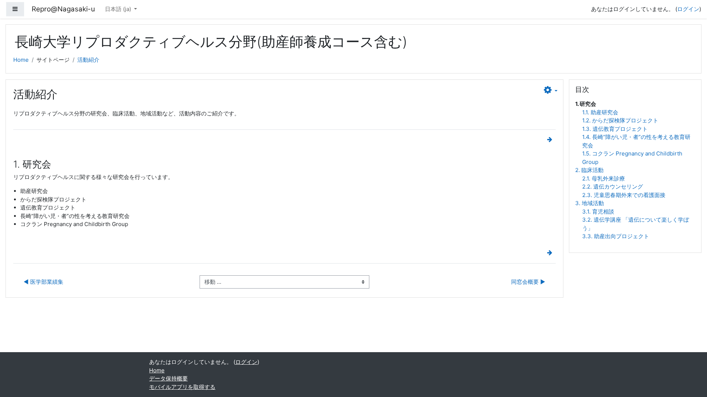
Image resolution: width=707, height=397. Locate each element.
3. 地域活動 (589, 203)
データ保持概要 (168, 378)
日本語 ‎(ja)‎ (119, 9)
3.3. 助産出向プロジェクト (615, 236)
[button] (550, 90)
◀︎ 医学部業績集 (43, 281)
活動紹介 (88, 59)
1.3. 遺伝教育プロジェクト (615, 128)
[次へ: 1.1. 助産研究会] (551, 139)
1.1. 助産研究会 (600, 112)
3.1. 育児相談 (598, 211)
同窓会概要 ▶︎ (528, 281)
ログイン (688, 9)
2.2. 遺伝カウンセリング (612, 186)
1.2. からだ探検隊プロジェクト (620, 120)
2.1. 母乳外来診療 (603, 178)
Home (21, 59)
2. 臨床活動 (589, 170)
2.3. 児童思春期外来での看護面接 (623, 195)
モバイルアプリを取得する (182, 386)
